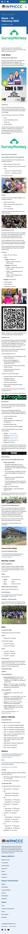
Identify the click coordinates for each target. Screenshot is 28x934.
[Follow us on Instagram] (5, 1)
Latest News (10, 14)
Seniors (3, 871)
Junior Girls (4, 868)
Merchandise (5, 887)
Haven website (13, 433)
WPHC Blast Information (18, 494)
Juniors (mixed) (5, 865)
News (3, 14)
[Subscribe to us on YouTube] (8, 1)
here (18, 589)
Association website (6, 557)
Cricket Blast (5, 862)
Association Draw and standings (9, 767)
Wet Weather (5, 895)
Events (3, 911)
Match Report (5, 914)
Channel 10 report (10, 603)
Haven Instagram (14, 438)
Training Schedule (6, 890)
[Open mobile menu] (25, 7)
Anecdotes (4, 917)
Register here (7, 490)
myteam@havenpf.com (12, 440)
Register (23, 1)
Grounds (4, 893)
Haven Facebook (14, 435)
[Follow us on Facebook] (2, 1)
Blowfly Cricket (5, 859)
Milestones (4, 898)
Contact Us (4, 877)
